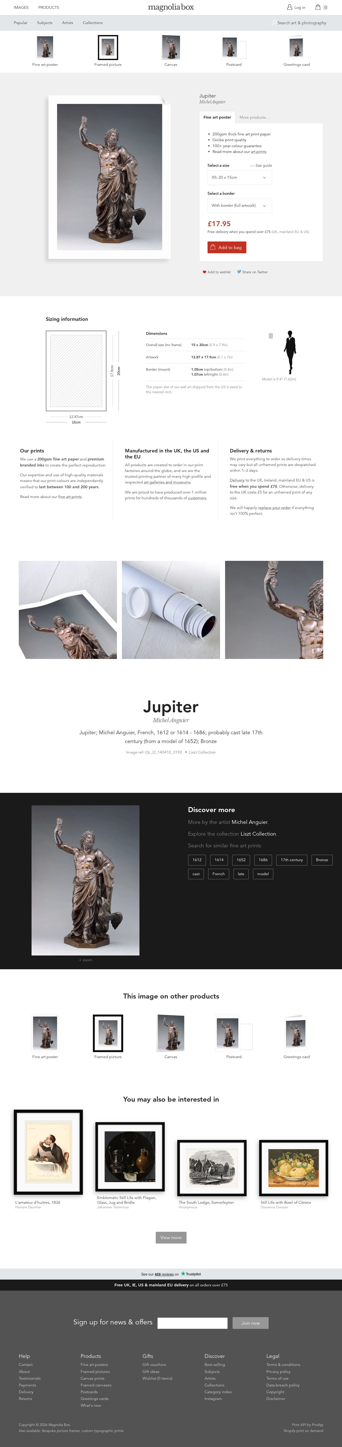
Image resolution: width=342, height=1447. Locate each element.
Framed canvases (96, 1385)
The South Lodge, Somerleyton (206, 1202)
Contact (26, 1364)
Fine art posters (94, 1364)
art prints (258, 151)
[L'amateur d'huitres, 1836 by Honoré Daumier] (48, 1153)
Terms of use (277, 1378)
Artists (67, 22)
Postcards (89, 1391)
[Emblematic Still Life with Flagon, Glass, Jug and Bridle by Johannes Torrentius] (130, 1156)
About (24, 1371)
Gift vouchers (154, 1364)
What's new (91, 1405)
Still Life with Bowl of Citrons (286, 1202)
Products (48, 7)
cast (196, 873)
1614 (219, 859)
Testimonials (30, 1378)
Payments (27, 1385)
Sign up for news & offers (112, 1322)
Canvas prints (92, 1378)
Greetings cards (95, 1398)
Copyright (275, 1391)
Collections (93, 22)
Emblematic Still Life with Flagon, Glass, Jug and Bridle (126, 1200)
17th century (292, 859)
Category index (218, 1391)
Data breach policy (283, 1385)
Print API (299, 1424)
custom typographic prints (102, 1430)
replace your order (274, 507)
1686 (263, 859)
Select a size (240, 165)
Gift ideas (150, 1371)
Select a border (221, 193)
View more (171, 1237)
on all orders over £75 (171, 1285)
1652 (241, 859)
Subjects (44, 22)
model (263, 873)
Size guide (264, 165)
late (241, 873)
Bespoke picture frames (61, 1430)
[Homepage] (170, 8)
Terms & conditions (283, 1364)
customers (197, 498)
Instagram (213, 1398)
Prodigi (317, 1424)
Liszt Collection (258, 834)
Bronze (322, 859)
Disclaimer (275, 1398)
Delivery (237, 480)
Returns (25, 1398)
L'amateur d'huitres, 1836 (37, 1202)
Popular (20, 22)
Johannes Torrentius (113, 1207)
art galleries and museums (167, 482)
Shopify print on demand (303, 1430)
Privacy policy (278, 1371)
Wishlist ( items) (157, 1378)
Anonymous (188, 1207)
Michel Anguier (212, 101)
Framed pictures (95, 1371)
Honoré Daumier (28, 1207)
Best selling (215, 1364)
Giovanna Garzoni (274, 1207)
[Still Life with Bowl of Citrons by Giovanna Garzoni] (293, 1168)
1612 (197, 859)
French (219, 873)
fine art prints (70, 496)
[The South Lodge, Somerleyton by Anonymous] (212, 1168)
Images (21, 7)
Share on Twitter (255, 272)
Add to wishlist (219, 272)
